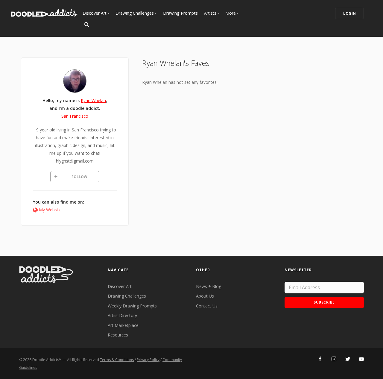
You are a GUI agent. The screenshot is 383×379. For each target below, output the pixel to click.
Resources (118, 335)
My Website (50, 210)
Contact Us (207, 306)
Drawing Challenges (127, 296)
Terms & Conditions (117, 359)
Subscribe (324, 302)
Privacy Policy (148, 359)
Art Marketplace (123, 325)
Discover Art (120, 286)
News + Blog (208, 286)
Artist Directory (122, 315)
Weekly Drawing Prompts (132, 306)
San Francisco (74, 116)
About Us (205, 296)
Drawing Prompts (180, 13)
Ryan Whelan (93, 100)
